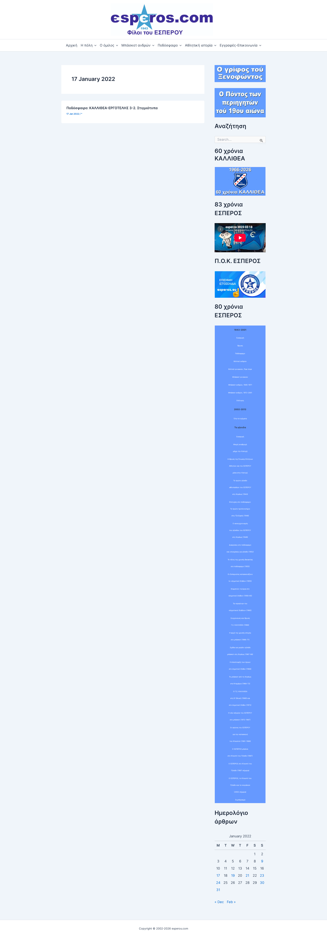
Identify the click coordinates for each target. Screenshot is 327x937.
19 (233, 875)
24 (218, 883)
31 (218, 890)
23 (262, 875)
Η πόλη (87, 45)
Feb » (231, 902)
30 (262, 883)
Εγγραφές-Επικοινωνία (239, 45)
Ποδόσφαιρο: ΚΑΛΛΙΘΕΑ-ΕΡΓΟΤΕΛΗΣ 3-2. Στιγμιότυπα (112, 108)
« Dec (219, 902)
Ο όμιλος (107, 45)
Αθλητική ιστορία (199, 45)
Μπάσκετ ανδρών (136, 45)
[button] (94, 45)
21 (247, 875)
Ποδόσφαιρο (168, 45)
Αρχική (71, 45)
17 (218, 875)
